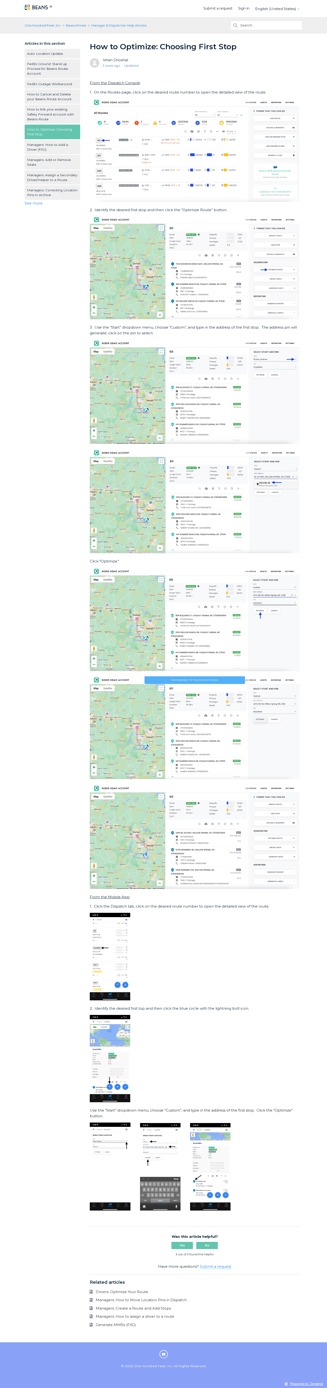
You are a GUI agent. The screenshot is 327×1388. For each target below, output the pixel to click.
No (207, 1245)
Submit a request (217, 8)
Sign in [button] (243, 8)
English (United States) (276, 9)
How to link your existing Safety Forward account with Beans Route (50, 114)
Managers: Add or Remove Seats (49, 162)
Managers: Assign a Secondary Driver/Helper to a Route (52, 177)
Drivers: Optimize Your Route (122, 1291)
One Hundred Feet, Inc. (43, 25)
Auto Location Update (45, 53)
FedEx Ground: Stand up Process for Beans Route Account (47, 69)
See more (34, 203)
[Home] (38, 10)
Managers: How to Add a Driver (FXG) (47, 147)
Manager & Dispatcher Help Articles (119, 25)
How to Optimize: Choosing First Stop (49, 131)
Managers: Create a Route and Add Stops (133, 1308)
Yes (182, 1245)
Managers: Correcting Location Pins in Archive (52, 192)
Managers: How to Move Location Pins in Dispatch (141, 1300)
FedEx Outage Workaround (49, 84)
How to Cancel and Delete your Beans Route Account (49, 96)
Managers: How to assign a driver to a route (135, 1316)
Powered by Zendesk (306, 1384)
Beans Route (76, 25)
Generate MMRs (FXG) (116, 1324)
